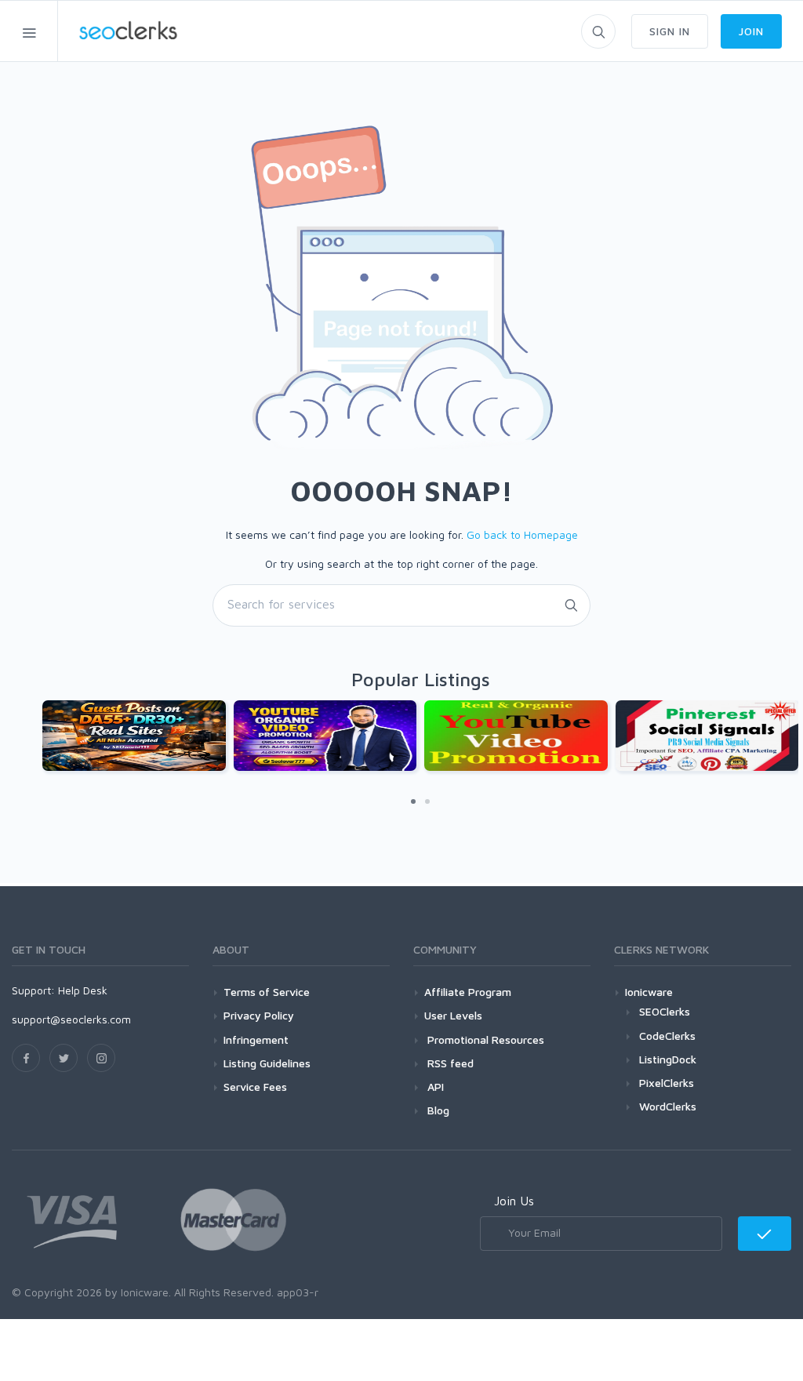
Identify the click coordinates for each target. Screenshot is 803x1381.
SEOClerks (664, 1011)
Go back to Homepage (522, 534)
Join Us (514, 1201)
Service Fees (255, 1086)
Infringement (256, 1039)
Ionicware (649, 991)
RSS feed (449, 1063)
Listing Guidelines (267, 1063)
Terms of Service (266, 991)
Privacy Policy (258, 1015)
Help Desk (82, 990)
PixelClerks (666, 1082)
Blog (436, 1110)
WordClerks (667, 1106)
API (434, 1086)
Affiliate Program (467, 991)
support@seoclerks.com (71, 1019)
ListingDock (667, 1059)
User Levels (453, 1015)
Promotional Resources (484, 1039)
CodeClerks (667, 1035)
